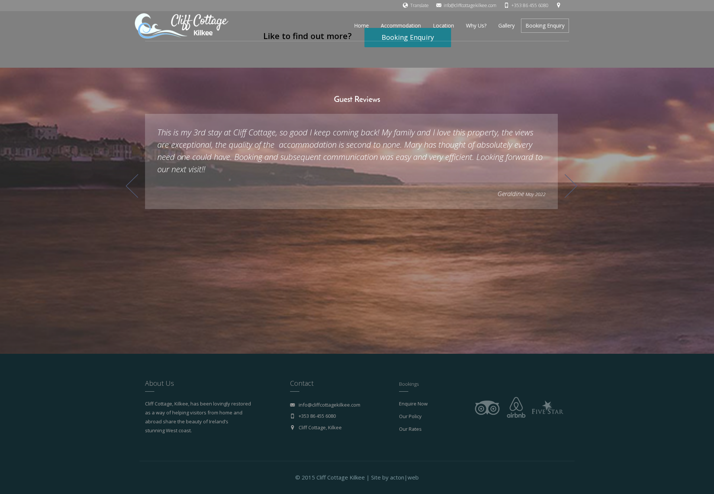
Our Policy (410, 416)
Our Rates (410, 429)
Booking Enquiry (545, 25)
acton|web (404, 477)
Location (443, 25)
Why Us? (476, 25)
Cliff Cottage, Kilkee (320, 427)
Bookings (409, 384)
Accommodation (401, 25)
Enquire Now (413, 403)
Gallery (506, 25)
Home (361, 25)
